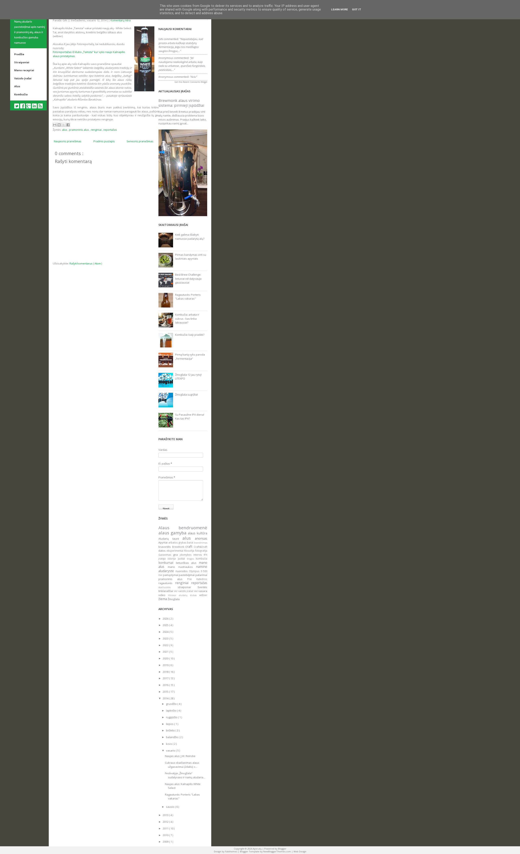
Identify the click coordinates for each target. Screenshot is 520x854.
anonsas (201, 538)
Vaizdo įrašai (22, 78)
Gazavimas (165, 554)
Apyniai (163, 542)
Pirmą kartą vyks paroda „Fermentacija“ (190, 356)
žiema (163, 599)
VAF (176, 591)
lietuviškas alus (187, 563)
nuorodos (182, 571)
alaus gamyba (173, 533)
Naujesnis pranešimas (67, 141)
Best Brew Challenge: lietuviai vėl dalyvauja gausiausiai (188, 278)
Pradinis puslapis (104, 141)
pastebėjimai (187, 575)
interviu (198, 554)
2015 (166, 691)
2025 (166, 625)
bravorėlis (165, 547)
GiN (160, 39)
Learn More (339, 9)
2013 (166, 815)
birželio (171, 730)
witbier (203, 595)
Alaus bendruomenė (182, 528)
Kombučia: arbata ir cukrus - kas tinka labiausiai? (187, 318)
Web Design (300, 851)
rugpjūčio (172, 717)
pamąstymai (171, 575)
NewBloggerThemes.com (277, 851)
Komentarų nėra (120, 20)
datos (162, 550)
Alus (17, 86)
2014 (166, 698)
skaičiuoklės (168, 587)
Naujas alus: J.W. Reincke (180, 756)
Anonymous (165, 58)
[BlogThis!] (59, 125)
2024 (166, 632)
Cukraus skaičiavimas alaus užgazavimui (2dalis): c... (182, 765)
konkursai (167, 562)
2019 (166, 665)
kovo (169, 744)
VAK (196, 591)
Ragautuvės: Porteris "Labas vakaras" (188, 297)
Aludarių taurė (170, 538)
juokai (182, 558)
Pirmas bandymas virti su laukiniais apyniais (190, 257)
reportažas (110, 130)
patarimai (201, 575)
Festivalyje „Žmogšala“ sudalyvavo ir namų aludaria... (185, 775)
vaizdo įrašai (186, 591)
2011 (166, 828)
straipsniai (188, 587)
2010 (166, 835)
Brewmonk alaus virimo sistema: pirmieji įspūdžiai (181, 103)
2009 (166, 841)
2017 (166, 678)
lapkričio (171, 710)
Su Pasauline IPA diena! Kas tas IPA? (189, 417)
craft (189, 546)
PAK (160, 575)
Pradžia (19, 54)
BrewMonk (178, 546)
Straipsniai (21, 62)
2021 (166, 651)
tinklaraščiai (166, 591)
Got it (356, 9)
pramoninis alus (79, 130)
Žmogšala (174, 599)
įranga (163, 558)
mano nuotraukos (182, 567)
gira (176, 554)
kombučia (201, 558)
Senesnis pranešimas (140, 141)
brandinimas (200, 542)
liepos (170, 724)
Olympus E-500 (198, 571)
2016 (166, 685)
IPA (205, 554)
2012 (166, 822)
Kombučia (21, 94)
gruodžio (171, 704)
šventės (202, 587)
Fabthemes (231, 851)
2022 (166, 645)
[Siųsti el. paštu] (55, 125)
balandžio (172, 737)
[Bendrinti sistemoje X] (64, 125)
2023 (166, 638)
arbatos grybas (177, 542)
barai (190, 542)
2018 (166, 672)
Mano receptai (24, 70)
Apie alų (257, 848)
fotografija (201, 550)
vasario (171, 750)
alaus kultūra (197, 533)
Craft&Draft (200, 546)
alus (65, 130)
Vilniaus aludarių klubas (183, 595)
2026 (166, 618)
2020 (166, 658)
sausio (170, 807)
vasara (202, 591)
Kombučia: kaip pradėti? (189, 334)
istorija (173, 558)
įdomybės (186, 554)
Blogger (282, 848)
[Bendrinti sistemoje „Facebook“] (68, 125)
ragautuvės (166, 583)
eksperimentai (175, 550)
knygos (191, 558)
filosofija (189, 550)
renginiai (96, 130)
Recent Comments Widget (195, 82)
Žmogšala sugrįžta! (186, 394)
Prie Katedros (197, 579)
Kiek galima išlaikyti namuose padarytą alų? (189, 236)
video (163, 595)
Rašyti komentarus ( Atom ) (85, 263)
